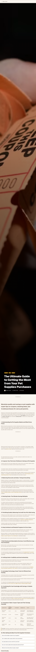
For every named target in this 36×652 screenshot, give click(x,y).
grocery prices (8, 449)
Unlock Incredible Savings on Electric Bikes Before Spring (11, 492)
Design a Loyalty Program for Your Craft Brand (9, 535)
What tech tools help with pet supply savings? (10, 647)
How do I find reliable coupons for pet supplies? (10, 635)
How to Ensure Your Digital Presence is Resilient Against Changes (19, 583)
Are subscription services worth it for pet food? (10, 641)
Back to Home (5, 1)
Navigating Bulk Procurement (28, 552)
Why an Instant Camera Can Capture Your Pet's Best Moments (22, 598)
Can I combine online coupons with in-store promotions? (12, 638)
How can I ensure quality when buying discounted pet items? (13, 644)
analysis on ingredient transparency (27, 519)
